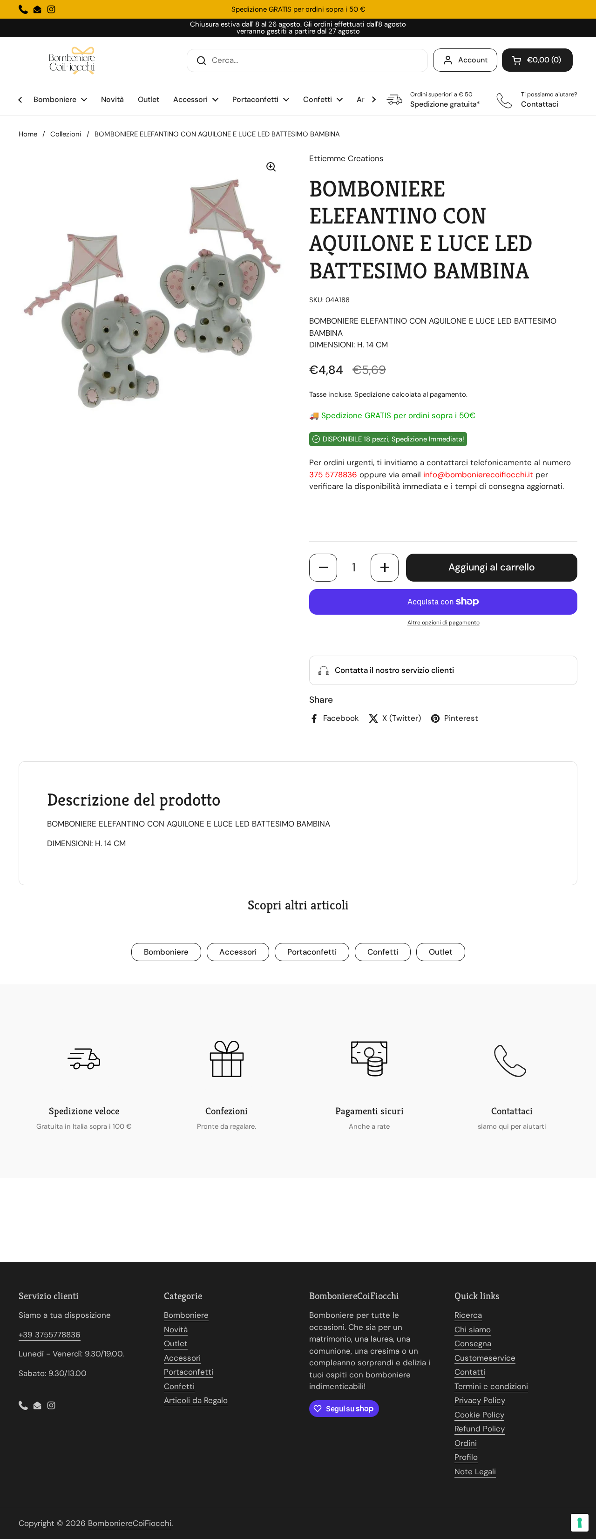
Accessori (238, 952)
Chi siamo (472, 1329)
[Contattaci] (512, 1059)
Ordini (465, 1443)
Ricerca (468, 1315)
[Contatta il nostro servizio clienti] (443, 670)
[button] (537, 60)
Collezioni (65, 134)
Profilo (466, 1457)
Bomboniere (166, 952)
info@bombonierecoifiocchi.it (478, 474)
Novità (176, 1329)
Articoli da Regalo (196, 1400)
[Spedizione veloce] (84, 1059)
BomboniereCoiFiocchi (129, 1523)
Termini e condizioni (491, 1386)
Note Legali (475, 1471)
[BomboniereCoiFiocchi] (74, 61)
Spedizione (372, 394)
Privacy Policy (479, 1400)
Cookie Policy (479, 1415)
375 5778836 (333, 474)
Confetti (382, 952)
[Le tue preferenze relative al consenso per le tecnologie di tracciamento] (580, 1523)
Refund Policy (479, 1429)
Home (28, 134)
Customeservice (484, 1358)
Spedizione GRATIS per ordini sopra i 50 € (298, 9)
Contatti (469, 1372)
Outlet (441, 952)
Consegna (472, 1343)
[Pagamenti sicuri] (369, 1059)
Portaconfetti (312, 952)
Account (473, 60)
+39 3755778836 (50, 1334)
